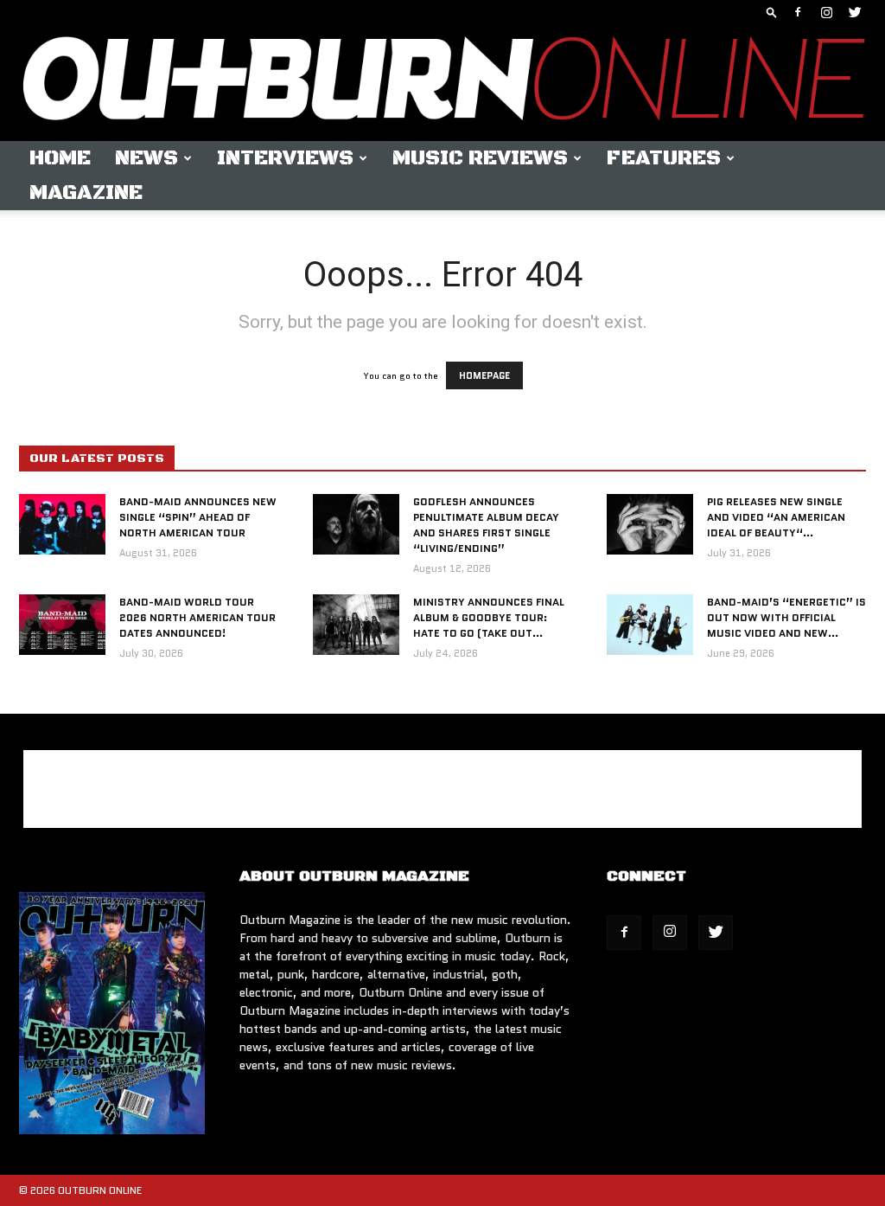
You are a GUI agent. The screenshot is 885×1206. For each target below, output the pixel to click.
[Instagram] (826, 12)
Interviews (285, 158)
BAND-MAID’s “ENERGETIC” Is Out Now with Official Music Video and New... (786, 617)
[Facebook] (798, 12)
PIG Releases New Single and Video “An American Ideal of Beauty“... (776, 517)
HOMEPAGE (484, 375)
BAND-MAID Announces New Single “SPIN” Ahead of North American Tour (198, 517)
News (146, 158)
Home (60, 158)
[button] (772, 11)
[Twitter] (855, 12)
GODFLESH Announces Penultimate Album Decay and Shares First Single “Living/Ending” (486, 524)
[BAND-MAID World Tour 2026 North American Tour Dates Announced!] (62, 624)
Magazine (86, 193)
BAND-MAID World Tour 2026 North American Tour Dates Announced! (197, 617)
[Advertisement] (442, 789)
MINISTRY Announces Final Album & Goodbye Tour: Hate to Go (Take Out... (488, 617)
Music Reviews (480, 158)
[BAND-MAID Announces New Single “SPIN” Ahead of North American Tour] (62, 524)
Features (664, 158)
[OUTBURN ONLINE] (442, 82)
